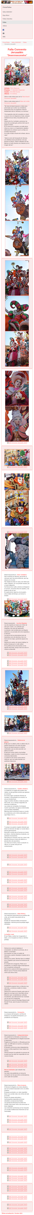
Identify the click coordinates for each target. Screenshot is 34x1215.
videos (5, 26)
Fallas (4, 22)
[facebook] (17, 30)
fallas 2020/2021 (7, 12)
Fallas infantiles (7, 19)
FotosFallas (7, 7)
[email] (17, 33)
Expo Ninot (6, 15)
